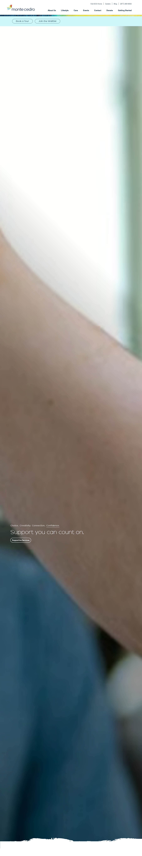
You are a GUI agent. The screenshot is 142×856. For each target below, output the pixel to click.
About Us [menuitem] (52, 10)
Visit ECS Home (96, 3)
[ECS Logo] (21, 10)
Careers (108, 3)
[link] (47, 21)
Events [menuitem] (86, 10)
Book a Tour (22, 21)
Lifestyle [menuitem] (65, 10)
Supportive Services (20, 540)
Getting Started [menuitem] (125, 10)
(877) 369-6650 (126, 3)
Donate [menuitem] (109, 10)
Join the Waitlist (47, 21)
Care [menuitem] (76, 10)
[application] (83, 10)
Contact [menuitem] (97, 10)
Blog (115, 3)
